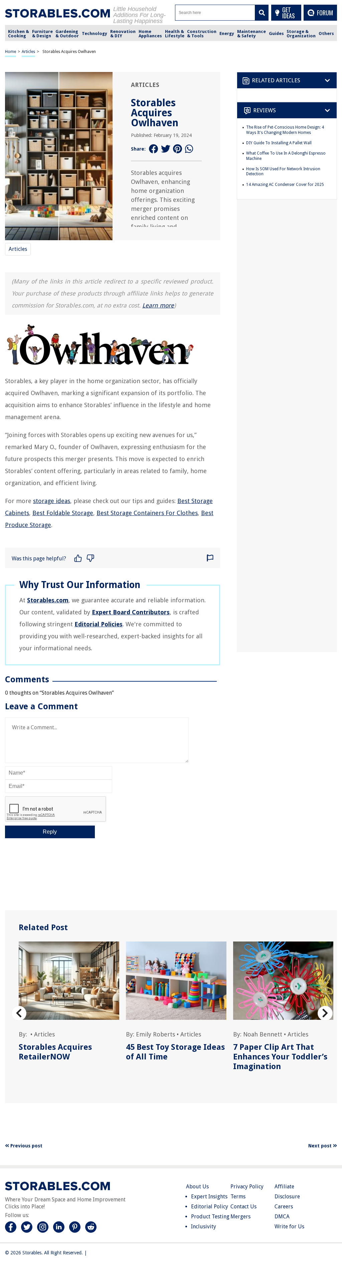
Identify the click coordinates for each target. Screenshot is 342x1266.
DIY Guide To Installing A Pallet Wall (279, 143)
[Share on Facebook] (153, 149)
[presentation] (18, 1013)
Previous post (25, 1145)
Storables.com (47, 600)
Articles (28, 51)
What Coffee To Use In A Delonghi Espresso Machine (286, 156)
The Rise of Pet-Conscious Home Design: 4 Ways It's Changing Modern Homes (285, 130)
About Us (197, 1186)
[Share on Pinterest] (177, 149)
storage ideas (51, 500)
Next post (320, 1145)
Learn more (158, 305)
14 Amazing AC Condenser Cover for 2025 (285, 184)
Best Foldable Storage (62, 512)
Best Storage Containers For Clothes (147, 512)
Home (10, 51)
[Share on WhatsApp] (189, 149)
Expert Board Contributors (131, 612)
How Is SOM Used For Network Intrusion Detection (283, 172)
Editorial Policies (98, 624)
